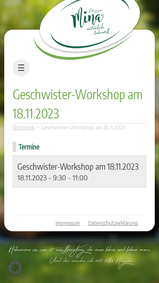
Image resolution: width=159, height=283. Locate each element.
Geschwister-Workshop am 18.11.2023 (78, 166)
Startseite (23, 127)
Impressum (68, 223)
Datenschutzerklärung (113, 223)
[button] (15, 267)
